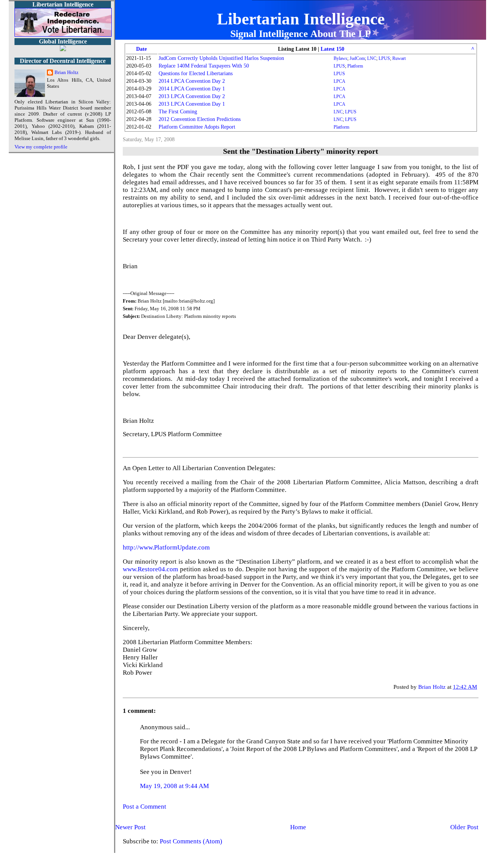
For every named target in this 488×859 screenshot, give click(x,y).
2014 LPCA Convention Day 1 (192, 89)
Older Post (464, 827)
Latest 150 (332, 49)
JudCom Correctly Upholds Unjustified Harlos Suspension (221, 58)
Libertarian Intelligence (301, 19)
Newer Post (130, 827)
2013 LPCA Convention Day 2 (192, 96)
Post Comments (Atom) (191, 841)
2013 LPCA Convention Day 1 (192, 104)
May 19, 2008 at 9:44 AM (174, 786)
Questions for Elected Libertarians (196, 73)
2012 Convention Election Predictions (200, 119)
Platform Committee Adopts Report (197, 127)
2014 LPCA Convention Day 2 (192, 81)
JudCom (357, 58)
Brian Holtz (67, 72)
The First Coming (178, 111)
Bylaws (340, 58)
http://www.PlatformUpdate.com (166, 547)
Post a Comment (144, 806)
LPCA (339, 81)
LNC (371, 58)
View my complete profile (40, 147)
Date (141, 49)
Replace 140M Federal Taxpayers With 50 (204, 66)
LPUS (384, 58)
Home (298, 827)
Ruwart (399, 58)
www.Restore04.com (150, 569)
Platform (355, 66)
